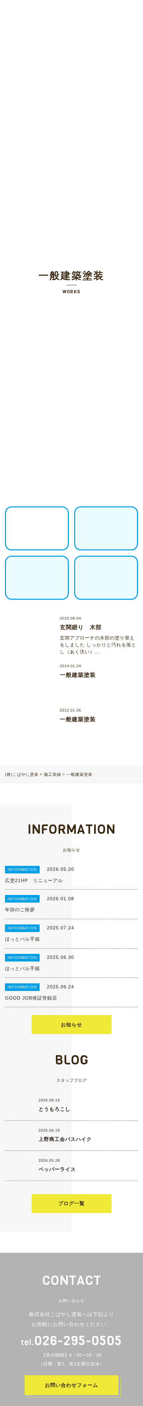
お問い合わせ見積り (112, 10)
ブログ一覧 (71, 1203)
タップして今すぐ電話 (79, 1396)
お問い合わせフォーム (71, 1385)
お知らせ (71, 1024)
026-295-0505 (71, 1340)
